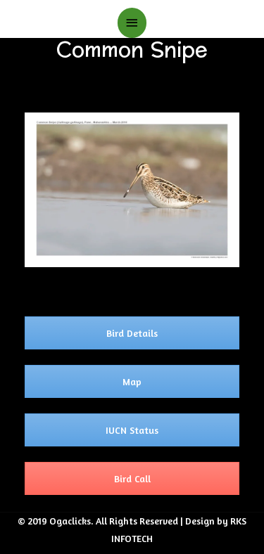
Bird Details (132, 333)
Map (132, 381)
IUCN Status (132, 430)
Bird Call (132, 478)
